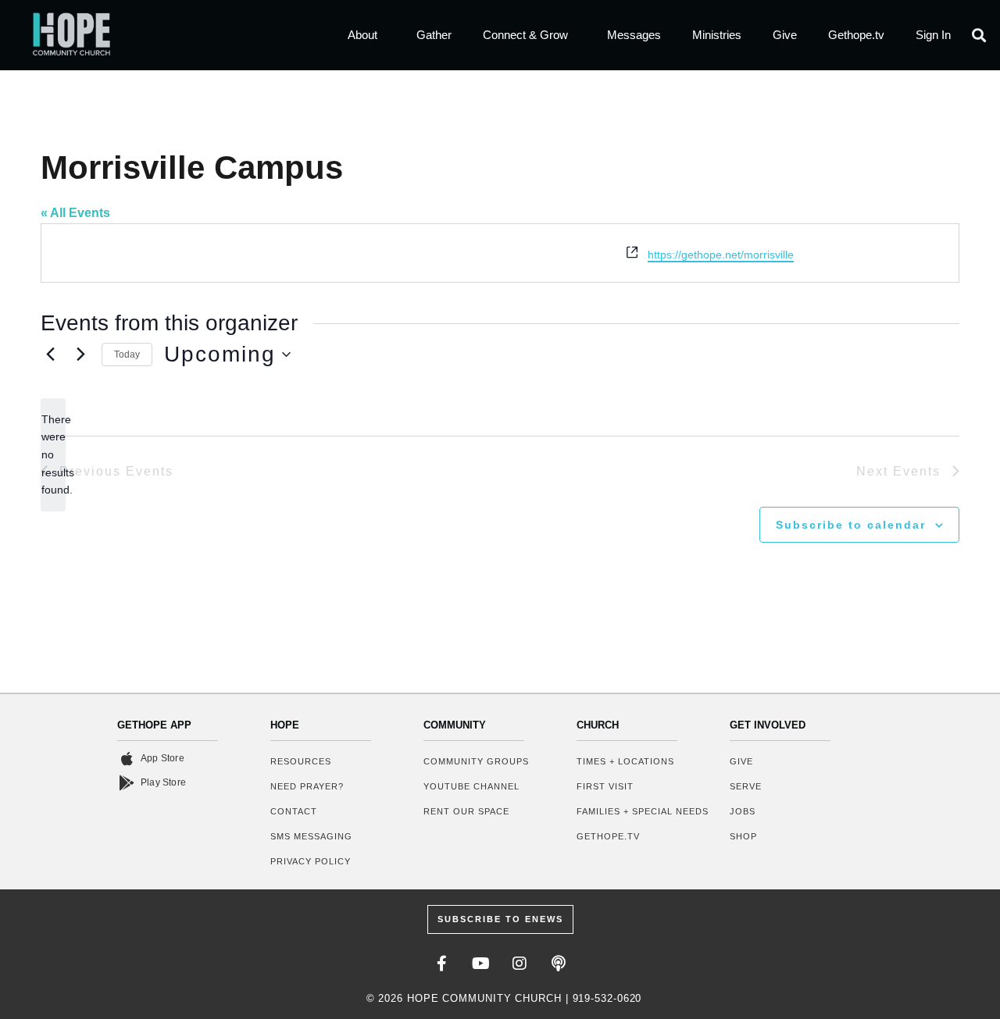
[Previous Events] (50, 354)
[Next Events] (80, 354)
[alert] (53, 454)
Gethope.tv (856, 34)
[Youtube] (480, 964)
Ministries (716, 34)
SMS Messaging (311, 836)
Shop (743, 836)
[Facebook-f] (441, 964)
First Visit (605, 786)
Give (785, 34)
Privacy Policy (310, 861)
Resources (300, 761)
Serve (746, 786)
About (362, 34)
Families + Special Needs (643, 811)
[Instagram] (519, 964)
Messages (634, 34)
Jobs (742, 811)
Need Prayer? (307, 786)
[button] (979, 35)
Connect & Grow (525, 34)
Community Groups (476, 761)
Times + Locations (625, 761)
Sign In (933, 34)
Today (127, 354)
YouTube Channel (471, 786)
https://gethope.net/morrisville (721, 254)
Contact (293, 811)
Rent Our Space (466, 811)
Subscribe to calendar (851, 524)
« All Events (75, 212)
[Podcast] (559, 964)
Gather (434, 34)
